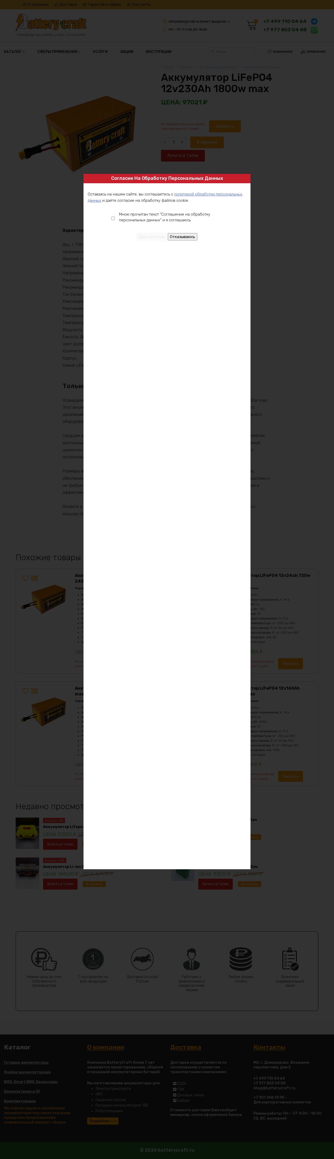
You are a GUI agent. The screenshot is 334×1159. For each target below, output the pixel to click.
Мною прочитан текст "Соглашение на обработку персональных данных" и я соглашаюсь (164, 217)
